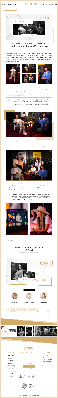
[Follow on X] (31, 353)
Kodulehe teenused (11, 365)
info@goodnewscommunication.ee (29, 252)
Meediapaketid (11, 355)
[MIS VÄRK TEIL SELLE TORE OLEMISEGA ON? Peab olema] (21, 331)
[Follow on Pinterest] (29, 355)
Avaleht (3, 4)
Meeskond (16, 4)
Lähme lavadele (11, 370)
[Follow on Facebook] (22, 353)
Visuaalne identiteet (47, 380)
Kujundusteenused (11, 361)
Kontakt (53, 4)
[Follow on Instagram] (27, 353)
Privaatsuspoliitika (47, 378)
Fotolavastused (11, 357)
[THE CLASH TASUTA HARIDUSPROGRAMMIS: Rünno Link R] (37, 331)
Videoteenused (11, 358)
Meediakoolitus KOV (11, 374)
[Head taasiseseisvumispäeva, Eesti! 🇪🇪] (5, 331)
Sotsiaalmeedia (11, 360)
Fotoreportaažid (11, 363)
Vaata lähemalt (29, 290)
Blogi (43, 4)
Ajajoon (48, 4)
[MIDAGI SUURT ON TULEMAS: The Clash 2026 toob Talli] (53, 331)
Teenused (9, 4)
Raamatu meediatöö (11, 366)
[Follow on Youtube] (35, 353)
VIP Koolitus (11, 376)
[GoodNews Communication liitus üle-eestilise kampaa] (13, 331)
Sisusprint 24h (11, 368)
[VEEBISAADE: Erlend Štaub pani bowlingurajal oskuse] (29, 331)
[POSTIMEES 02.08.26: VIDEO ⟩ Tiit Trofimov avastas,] (45, 331)
